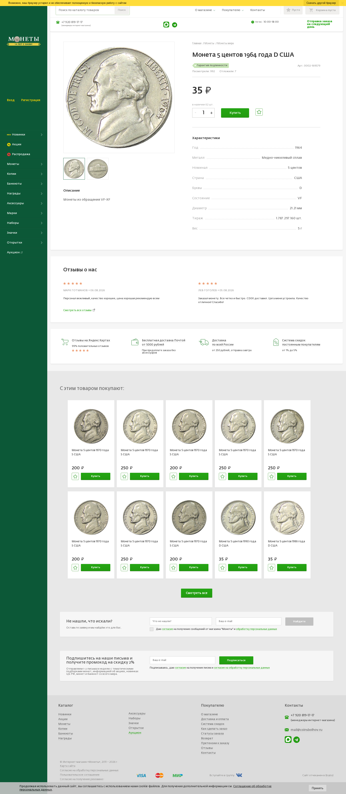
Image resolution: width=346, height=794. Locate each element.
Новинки (64, 714)
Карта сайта (67, 766)
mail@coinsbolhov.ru (306, 730)
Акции (62, 719)
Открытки (136, 728)
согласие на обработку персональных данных (242, 668)
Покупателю (231, 10)
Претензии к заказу (215, 743)
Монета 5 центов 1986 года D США (286, 543)
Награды (65, 738)
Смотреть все (196, 593)
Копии (62, 728)
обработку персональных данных (256, 629)
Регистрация (30, 100)
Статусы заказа (212, 733)
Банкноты (65, 733)
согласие (167, 629)
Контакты (257, 10)
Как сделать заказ (214, 728)
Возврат (207, 738)
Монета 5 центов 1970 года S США (90, 452)
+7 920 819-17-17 (72, 22)
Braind (329, 775)
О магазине (203, 10)
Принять (317, 788)
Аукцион (135, 732)
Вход (10, 100)
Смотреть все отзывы (77, 310)
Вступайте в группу (221, 775)
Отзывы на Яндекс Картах (91, 340)
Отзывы (207, 748)
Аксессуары (137, 713)
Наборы (134, 718)
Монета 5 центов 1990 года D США (237, 543)
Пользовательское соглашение (80, 775)
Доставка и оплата (215, 719)
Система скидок (212, 724)
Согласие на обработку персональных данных (89, 770)
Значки (134, 723)
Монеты (64, 724)
